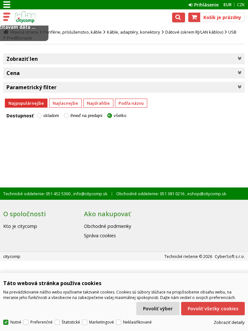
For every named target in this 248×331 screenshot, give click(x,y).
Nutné (15, 322)
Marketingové (101, 322)
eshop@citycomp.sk (206, 194)
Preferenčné (41, 322)
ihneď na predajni (86, 115)
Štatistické (71, 322)
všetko (120, 115)
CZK (241, 4)
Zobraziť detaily (229, 322)
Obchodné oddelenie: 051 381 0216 (150, 194)
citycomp (33, 17)
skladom (51, 115)
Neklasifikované (137, 322)
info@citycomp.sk (90, 194)
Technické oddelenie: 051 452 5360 (37, 194)
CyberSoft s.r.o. (230, 256)
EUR (227, 4)
